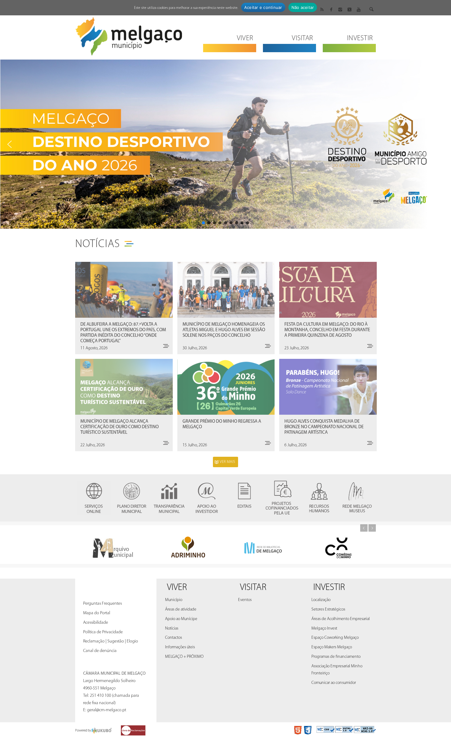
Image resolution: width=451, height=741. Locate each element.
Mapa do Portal (96, 613)
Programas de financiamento (335, 656)
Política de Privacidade (103, 632)
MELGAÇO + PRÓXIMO (184, 656)
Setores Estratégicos (328, 609)
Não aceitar (302, 7)
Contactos (173, 637)
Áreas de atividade (180, 609)
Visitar (253, 587)
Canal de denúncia (100, 651)
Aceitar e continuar (263, 7)
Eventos (245, 600)
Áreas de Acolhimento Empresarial (340, 619)
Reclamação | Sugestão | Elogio (110, 641)
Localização (320, 600)
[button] (225, 144)
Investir (329, 587)
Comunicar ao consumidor (333, 683)
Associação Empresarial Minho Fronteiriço (336, 670)
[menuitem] (229, 34)
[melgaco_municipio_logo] (129, 35)
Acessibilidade (95, 622)
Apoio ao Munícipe (181, 619)
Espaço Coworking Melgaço (335, 637)
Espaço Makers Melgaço (331, 647)
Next (372, 528)
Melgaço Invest (324, 628)
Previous (364, 528)
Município (173, 600)
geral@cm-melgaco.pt (106, 710)
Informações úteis (180, 647)
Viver (177, 587)
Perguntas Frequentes (102, 603)
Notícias (97, 244)
